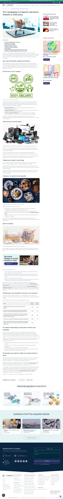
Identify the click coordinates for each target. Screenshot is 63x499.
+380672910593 (8, 455)
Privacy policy (10, 497)
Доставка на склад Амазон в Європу (44, 476)
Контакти (58, 5)
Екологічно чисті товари (10, 43)
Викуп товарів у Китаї (17, 484)
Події (3, 481)
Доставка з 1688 (40, 484)
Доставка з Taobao (41, 481)
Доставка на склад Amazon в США (43, 478)
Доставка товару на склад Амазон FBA (49, 395)
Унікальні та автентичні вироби (11, 47)
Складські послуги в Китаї (55, 479)
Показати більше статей (31, 437)
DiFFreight (5, 8)
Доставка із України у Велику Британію (30, 489)
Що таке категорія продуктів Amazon (12, 42)
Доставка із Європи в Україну (29, 490)
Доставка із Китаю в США (28, 479)
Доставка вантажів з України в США (8, 395)
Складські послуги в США (55, 478)
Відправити (47, 461)
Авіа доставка (15, 478)
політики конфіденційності (45, 464)
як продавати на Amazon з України (27, 370)
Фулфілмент (53, 484)
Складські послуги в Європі (55, 476)
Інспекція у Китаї (16, 487)
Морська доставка (16, 476)
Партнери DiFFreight (6, 486)
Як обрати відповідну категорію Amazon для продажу (16, 49)
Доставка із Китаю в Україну (29, 476)
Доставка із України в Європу (29, 484)
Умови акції (46, 59)
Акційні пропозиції (6, 484)
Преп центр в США (54, 481)
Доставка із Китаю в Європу (29, 478)
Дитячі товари (8, 48)
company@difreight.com (16, 2)
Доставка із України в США (28, 481)
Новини (4, 480)
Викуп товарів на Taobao (17, 490)
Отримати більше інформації (9, 263)
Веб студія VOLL (57, 497)
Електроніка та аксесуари (10, 44)
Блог (9, 8)
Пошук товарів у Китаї (17, 492)
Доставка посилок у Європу (29, 492)
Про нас (4, 478)
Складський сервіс (43, 5)
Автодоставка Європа (17, 479)
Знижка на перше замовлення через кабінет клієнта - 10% (30, 0)
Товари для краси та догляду (11, 45)
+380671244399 (6, 2)
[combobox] (48, 449)
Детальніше (7, 398)
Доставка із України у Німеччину (29, 487)
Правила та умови (15, 497)
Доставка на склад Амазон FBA (43, 479)
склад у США (32, 363)
